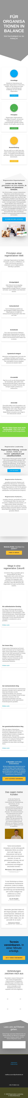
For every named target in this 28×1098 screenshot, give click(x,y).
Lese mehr (14, 95)
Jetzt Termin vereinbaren (14, 957)
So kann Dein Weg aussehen (14, 219)
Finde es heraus (14, 552)
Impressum (14, 1062)
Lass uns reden (14, 470)
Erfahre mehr (5, 625)
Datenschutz (14, 1064)
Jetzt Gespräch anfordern (14, 778)
